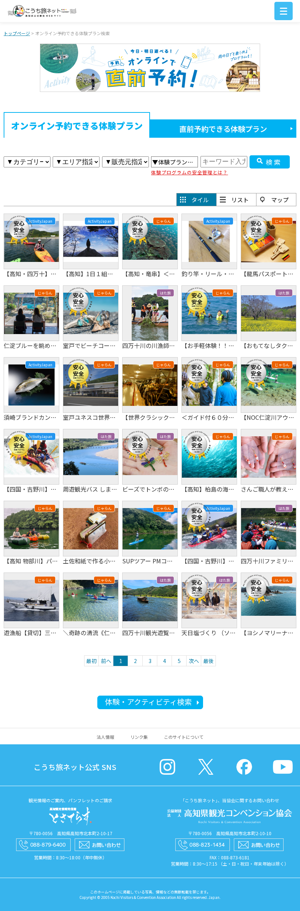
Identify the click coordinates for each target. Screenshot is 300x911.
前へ (106, 660)
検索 (274, 162)
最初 (91, 660)
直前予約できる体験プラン (223, 128)
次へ (194, 660)
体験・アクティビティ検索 (148, 701)
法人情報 (105, 737)
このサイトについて (183, 737)
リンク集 (139, 737)
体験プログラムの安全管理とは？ (189, 172)
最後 (208, 660)
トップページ (17, 33)
